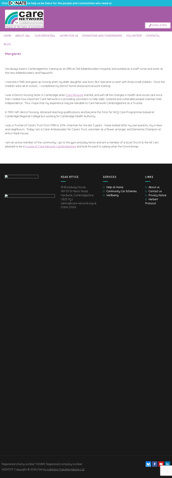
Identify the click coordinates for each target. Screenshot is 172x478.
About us (154, 187)
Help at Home (114, 187)
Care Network (74, 95)
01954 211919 (159, 25)
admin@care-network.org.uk (78, 203)
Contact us (155, 191)
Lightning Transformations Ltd (65, 469)
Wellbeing (112, 195)
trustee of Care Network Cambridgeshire (50, 146)
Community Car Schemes (121, 191)
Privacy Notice (157, 195)
